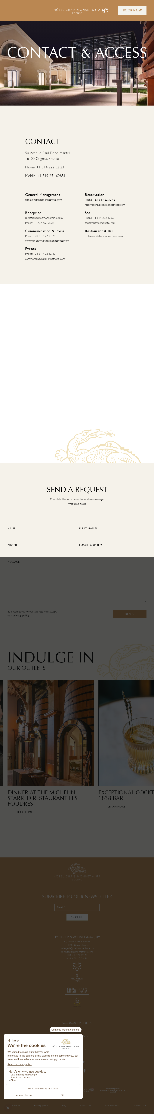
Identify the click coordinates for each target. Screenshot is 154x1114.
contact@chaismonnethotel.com (77, 951)
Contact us (85, 1105)
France (85, 945)
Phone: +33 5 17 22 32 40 (40, 253)
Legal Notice (14, 1105)
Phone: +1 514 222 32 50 (99, 218)
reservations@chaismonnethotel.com (105, 204)
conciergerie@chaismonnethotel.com (77, 948)
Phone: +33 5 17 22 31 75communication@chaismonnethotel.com (47, 238)
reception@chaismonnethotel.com (44, 218)
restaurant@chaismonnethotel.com (104, 236)
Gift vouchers (112, 1105)
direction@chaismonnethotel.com (43, 199)
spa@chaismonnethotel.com (100, 223)
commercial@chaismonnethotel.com (45, 258)
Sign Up (77, 917)
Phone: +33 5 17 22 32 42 (100, 199)
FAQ (64, 1105)
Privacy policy (41, 1105)
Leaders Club (139, 1105)
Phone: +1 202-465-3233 (39, 223)
